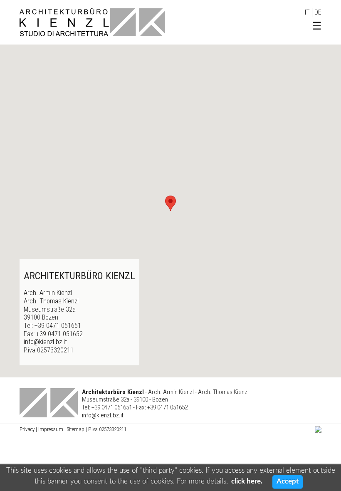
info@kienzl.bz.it (46, 342)
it (307, 12)
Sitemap (75, 429)
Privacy (27, 429)
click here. (246, 481)
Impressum (50, 429)
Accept (288, 481)
